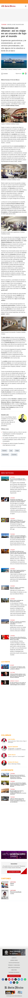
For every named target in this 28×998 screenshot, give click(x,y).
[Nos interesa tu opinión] (14, 952)
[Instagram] (12, 979)
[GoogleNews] (11, 982)
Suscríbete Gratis (14, 871)
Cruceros (14, 454)
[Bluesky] (22, 979)
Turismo (4, 450)
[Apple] (14, 982)
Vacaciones (5, 454)
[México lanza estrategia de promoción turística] (5, 608)
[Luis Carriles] (4, 741)
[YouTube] (9, 979)
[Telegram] (19, 979)
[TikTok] (15, 979)
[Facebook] (3, 979)
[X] (6, 979)
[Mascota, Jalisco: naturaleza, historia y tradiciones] (5, 590)
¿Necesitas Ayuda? (14, 976)
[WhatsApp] (25, 979)
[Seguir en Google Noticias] (26, 73)
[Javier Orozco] (4, 755)
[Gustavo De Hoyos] (4, 763)
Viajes (17, 450)
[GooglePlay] (17, 982)
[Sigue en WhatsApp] (23, 73)
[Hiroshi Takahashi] (4, 748)
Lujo (11, 450)
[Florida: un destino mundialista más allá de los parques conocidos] (5, 626)
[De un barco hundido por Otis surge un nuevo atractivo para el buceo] (5, 486)
